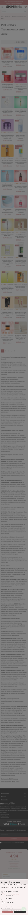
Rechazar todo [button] (20, 912)
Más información (9, 889)
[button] (14, 909)
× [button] (26, 881)
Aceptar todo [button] (7, 912)
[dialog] (14, 897)
